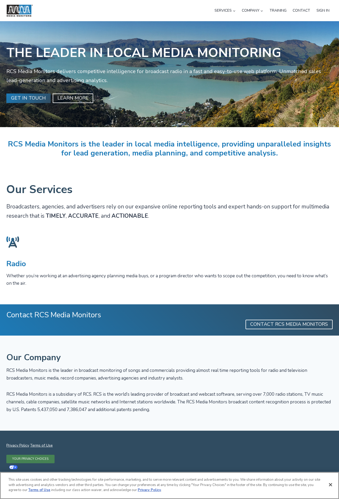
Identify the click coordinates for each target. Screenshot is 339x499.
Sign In (322, 10)
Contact (301, 10)
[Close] (330, 485)
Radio (16, 264)
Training (278, 10)
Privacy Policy (17, 445)
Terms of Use (41, 445)
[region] (169, 485)
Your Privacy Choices (30, 459)
